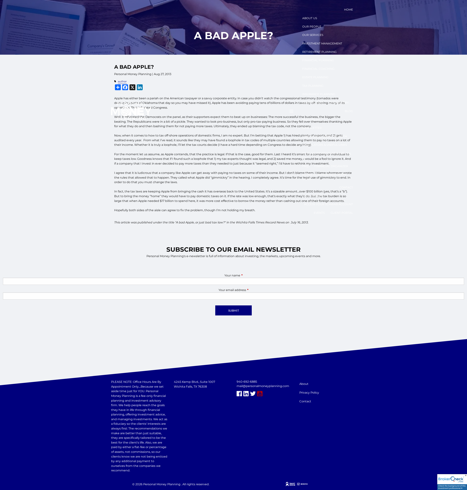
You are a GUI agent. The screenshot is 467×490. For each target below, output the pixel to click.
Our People (311, 26)
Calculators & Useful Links (324, 145)
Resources (311, 119)
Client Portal (342, 212)
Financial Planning (318, 60)
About (303, 384)
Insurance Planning (318, 94)
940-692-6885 (247, 381)
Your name (247, 275)
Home (348, 9)
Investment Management (322, 43)
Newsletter (312, 128)
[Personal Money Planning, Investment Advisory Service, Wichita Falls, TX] (183, 395)
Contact (346, 187)
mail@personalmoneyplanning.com (263, 386)
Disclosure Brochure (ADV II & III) (326, 155)
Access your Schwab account (328, 204)
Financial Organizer (331, 166)
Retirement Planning (319, 52)
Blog (349, 111)
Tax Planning (313, 85)
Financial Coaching (318, 69)
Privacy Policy (309, 392)
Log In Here (313, 196)
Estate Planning (315, 77)
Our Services (312, 35)
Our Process (312, 102)
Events (319, 212)
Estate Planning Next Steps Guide (324, 177)
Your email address (248, 290)
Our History (339, 102)
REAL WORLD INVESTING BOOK (324, 136)
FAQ (305, 166)
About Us (309, 18)
